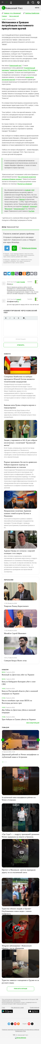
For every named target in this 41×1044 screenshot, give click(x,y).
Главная (4, 16)
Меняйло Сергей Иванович (15, 633)
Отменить (20, 345)
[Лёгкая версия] (11, 3)
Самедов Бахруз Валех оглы (15, 660)
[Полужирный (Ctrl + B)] (6, 318)
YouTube (31, 211)
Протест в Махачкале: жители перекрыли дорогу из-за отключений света (19, 871)
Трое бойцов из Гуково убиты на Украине (19, 719)
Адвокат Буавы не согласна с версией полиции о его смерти (19, 552)
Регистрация (21, 339)
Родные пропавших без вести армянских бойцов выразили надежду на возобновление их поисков (20, 464)
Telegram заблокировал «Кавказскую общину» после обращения (17, 946)
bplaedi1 (19, 299)
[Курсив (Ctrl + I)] (10, 318)
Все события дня (32, 723)
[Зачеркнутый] (18, 318)
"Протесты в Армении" (24, 184)
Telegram (22, 199)
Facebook (25, 206)
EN (6, 2)
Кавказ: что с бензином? (12, 13)
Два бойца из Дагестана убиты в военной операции (19, 711)
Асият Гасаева (21, 282)
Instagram (33, 206)
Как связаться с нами (17, 1007)
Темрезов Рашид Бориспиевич (16, 606)
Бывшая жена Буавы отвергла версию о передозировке (20, 406)
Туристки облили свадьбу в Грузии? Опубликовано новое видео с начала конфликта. (16, 911)
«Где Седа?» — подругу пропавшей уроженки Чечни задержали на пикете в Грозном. (20, 835)
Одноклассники (19, 209)
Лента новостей (14, 16)
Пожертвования (34, 1007)
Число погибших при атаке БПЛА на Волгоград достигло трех (17, 701)
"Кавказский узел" (15, 65)
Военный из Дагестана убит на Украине (18, 674)
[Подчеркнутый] (14, 318)
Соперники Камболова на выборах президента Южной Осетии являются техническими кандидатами (19, 379)
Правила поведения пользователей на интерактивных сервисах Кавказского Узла (20, 1030)
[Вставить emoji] (24, 318)
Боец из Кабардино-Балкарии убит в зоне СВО (19, 682)
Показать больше (20, 988)
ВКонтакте (8, 209)
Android (27, 190)
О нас (3, 1007)
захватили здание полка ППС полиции (23, 70)
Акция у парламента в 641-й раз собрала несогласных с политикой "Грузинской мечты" (20, 442)
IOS (33, 190)
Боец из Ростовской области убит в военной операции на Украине (20, 692)
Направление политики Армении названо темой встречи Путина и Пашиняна (17, 513)
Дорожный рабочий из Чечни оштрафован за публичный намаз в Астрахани (20, 755)
